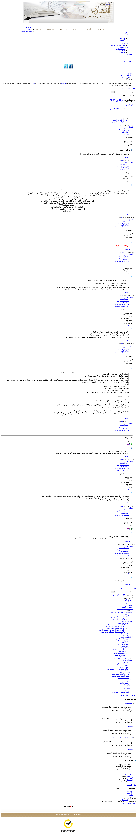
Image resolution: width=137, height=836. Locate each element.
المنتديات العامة (128, 660)
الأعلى (114, 595)
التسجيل (107, 2)
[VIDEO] (130, 780)
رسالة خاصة (125, 132)
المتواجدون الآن (128, 605)
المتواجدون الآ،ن (120, 52)
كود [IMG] (129, 778)
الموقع (127, 614)
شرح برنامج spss (120, 655)
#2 (122, 160)
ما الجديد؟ (29, 27)
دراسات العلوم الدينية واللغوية (116, 628)
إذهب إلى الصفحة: (127, 92)
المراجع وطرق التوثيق (122, 656)
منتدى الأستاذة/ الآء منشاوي (120, 674)
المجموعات (121, 38)
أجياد (127, 686)
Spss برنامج (130, 714)
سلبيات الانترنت (120, 663)
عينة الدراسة (125, 648)
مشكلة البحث (124, 642)
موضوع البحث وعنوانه (122, 640)
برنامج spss (116, 99)
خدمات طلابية (124, 683)
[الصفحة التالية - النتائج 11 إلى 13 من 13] (125, 88)
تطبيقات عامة (124, 43)
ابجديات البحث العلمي (122, 639)
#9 (122, 506)
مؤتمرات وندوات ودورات (121, 633)
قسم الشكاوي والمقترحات (120, 692)
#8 (122, 459)
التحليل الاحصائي (127, 77)
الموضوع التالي (119, 695)
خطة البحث (125, 646)
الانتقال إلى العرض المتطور (120, 120)
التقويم (127, 34)
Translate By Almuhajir (129, 803)
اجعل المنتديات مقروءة (118, 45)
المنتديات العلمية (127, 621)
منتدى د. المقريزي (123, 678)
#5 (122, 295)
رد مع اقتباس (128, 157)
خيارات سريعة (124, 47)
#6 (122, 344)
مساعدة (107, 4)
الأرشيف (130, 793)
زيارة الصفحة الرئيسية (122, 306)
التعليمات (126, 33)
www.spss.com (85, 193)
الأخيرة (122, 88)
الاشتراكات (129, 603)
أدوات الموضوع (129, 104)
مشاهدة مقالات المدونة (122, 134)
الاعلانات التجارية (127, 679)
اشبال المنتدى (124, 667)
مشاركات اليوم (120, 49)
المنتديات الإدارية (127, 688)
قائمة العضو (121, 42)
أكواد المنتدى (129, 774)
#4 (122, 252)
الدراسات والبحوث (123, 623)
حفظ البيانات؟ (103, 10)
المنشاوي (130, 791)
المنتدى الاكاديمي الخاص (125, 672)
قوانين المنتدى (131, 785)
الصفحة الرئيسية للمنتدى (125, 609)
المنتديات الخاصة (127, 685)
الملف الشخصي (124, 128)
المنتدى (30, 29)
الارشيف (126, 690)
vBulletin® (125, 800)
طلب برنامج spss (129, 703)
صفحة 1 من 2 (132, 88)
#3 (122, 218)
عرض (131, 114)
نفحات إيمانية (125, 665)
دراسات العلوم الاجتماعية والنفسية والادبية (112, 630)
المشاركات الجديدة (26, 31)
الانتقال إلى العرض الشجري (120, 122)
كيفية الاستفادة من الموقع (121, 616)
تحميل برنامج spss (119, 653)
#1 (122, 125)
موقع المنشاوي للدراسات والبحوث (122, 612)
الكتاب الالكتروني (123, 635)
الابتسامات (129, 776)
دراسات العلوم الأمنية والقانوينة (115, 626)
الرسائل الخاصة (128, 602)
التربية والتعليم (124, 671)
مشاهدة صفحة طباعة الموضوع (119, 109)
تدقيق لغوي (125, 681)
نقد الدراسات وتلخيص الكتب (120, 658)
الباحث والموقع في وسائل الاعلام (118, 617)
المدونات (130, 54)
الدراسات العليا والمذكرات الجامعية (114, 625)
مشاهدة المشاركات (123, 130)
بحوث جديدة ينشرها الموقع (120, 619)
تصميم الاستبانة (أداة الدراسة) (120, 649)
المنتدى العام (125, 662)
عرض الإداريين (120, 50)
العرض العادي (124, 118)
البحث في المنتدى (127, 607)
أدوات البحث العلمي (126, 75)
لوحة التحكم (129, 600)
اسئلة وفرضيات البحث (122, 644)
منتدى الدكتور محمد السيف (120, 676)
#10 (122, 544)
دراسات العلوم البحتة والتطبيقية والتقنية (113, 632)
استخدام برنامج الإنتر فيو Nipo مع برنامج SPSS (123, 737)
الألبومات (122, 40)
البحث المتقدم (128, 61)
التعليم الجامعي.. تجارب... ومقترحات (117, 669)
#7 (122, 421)
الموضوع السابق (130, 695)
